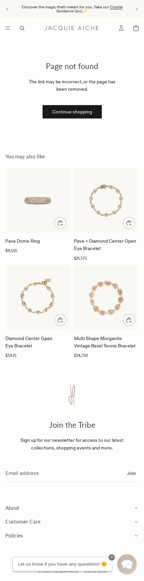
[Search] (22, 28)
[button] (127, 564)
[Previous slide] (7, 9)
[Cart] (136, 28)
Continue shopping (72, 112)
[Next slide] (136, 9)
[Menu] (7, 28)
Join (131, 473)
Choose (134, 223)
